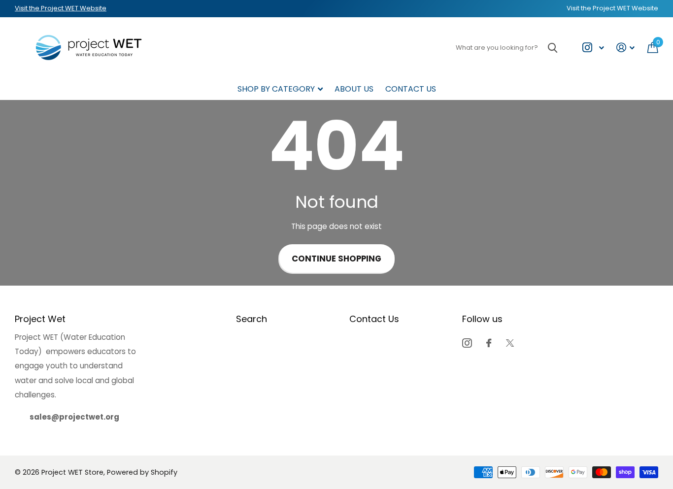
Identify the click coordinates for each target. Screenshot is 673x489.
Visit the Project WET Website (60, 8)
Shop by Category (276, 89)
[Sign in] (625, 47)
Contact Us (410, 89)
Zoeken (552, 47)
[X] (510, 343)
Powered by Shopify (142, 472)
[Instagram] (466, 343)
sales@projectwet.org (74, 417)
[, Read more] (593, 47)
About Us (354, 89)
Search (251, 319)
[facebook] (488, 343)
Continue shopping (336, 258)
